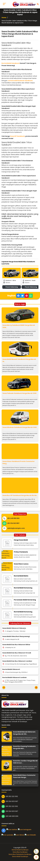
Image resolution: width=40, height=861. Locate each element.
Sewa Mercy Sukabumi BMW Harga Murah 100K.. (18, 326)
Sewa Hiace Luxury (21, 564)
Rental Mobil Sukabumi (10, 63)
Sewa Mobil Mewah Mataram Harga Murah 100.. (24, 733)
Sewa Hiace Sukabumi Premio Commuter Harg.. (18, 462)
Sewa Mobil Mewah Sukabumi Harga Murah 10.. (19, 360)
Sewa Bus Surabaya (20, 852)
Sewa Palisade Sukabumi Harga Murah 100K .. (19, 394)
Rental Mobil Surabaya (20, 850)
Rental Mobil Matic (21, 576)
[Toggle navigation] (4, 4)
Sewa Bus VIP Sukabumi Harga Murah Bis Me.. (20, 495)
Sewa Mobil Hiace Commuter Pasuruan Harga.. (24, 776)
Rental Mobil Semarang (23, 588)
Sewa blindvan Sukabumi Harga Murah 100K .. (19, 428)
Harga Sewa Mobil (21, 540)
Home (4, 18)
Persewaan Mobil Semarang (25, 600)
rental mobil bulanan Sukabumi (20, 81)
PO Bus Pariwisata (21, 552)
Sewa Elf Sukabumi (17, 136)
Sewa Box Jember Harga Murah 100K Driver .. (25, 762)
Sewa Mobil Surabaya (20, 856)
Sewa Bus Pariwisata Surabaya (20, 854)
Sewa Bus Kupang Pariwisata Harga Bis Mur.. (24, 747)
